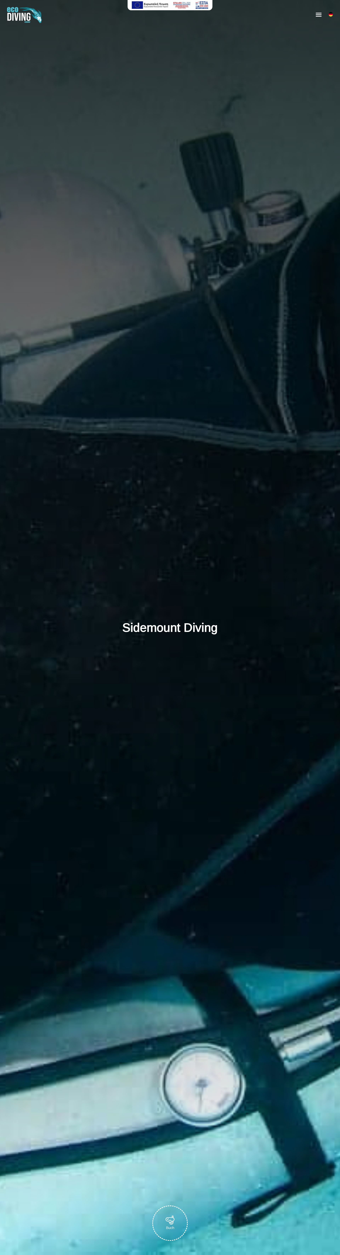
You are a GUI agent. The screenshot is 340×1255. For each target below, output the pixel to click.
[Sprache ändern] (331, 15)
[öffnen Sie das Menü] (319, 15)
